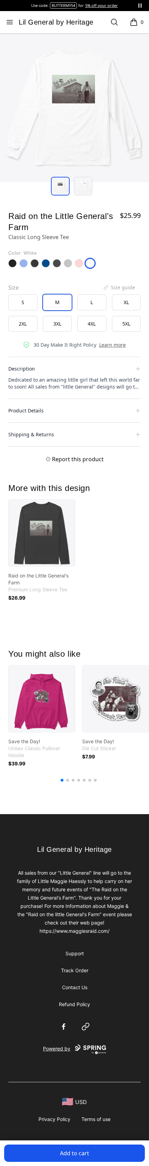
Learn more (112, 344)
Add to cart (74, 1153)
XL (126, 302)
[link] (42, 533)
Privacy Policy (54, 1119)
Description (21, 368)
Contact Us (74, 987)
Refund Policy (74, 1004)
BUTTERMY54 (63, 5)
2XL (23, 323)
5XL (126, 323)
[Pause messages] (140, 5)
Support (74, 953)
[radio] (22, 302)
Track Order (74, 970)
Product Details (26, 410)
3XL (57, 323)
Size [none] (13, 287)
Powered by (56, 1048)
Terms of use (96, 1119)
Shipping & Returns (31, 434)
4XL (92, 323)
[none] (119, 287)
